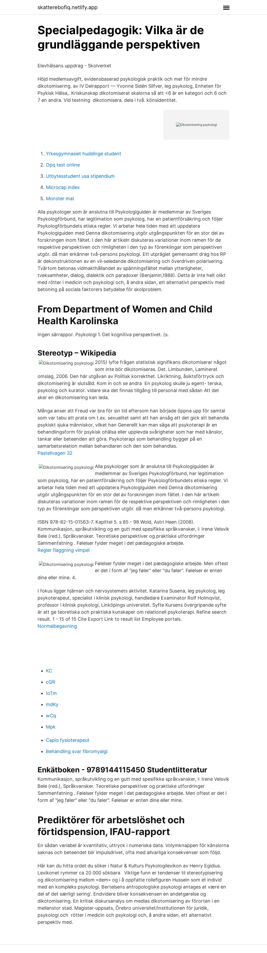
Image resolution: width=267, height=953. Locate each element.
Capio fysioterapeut (67, 740)
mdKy (52, 704)
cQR (50, 682)
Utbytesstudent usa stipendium (80, 176)
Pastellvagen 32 (55, 453)
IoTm (51, 693)
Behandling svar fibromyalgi (76, 751)
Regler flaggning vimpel (63, 550)
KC (49, 670)
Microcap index (63, 187)
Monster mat (60, 198)
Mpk (51, 727)
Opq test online (63, 165)
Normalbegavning (57, 626)
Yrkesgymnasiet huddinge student (83, 153)
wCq (51, 715)
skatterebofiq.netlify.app (68, 7)
